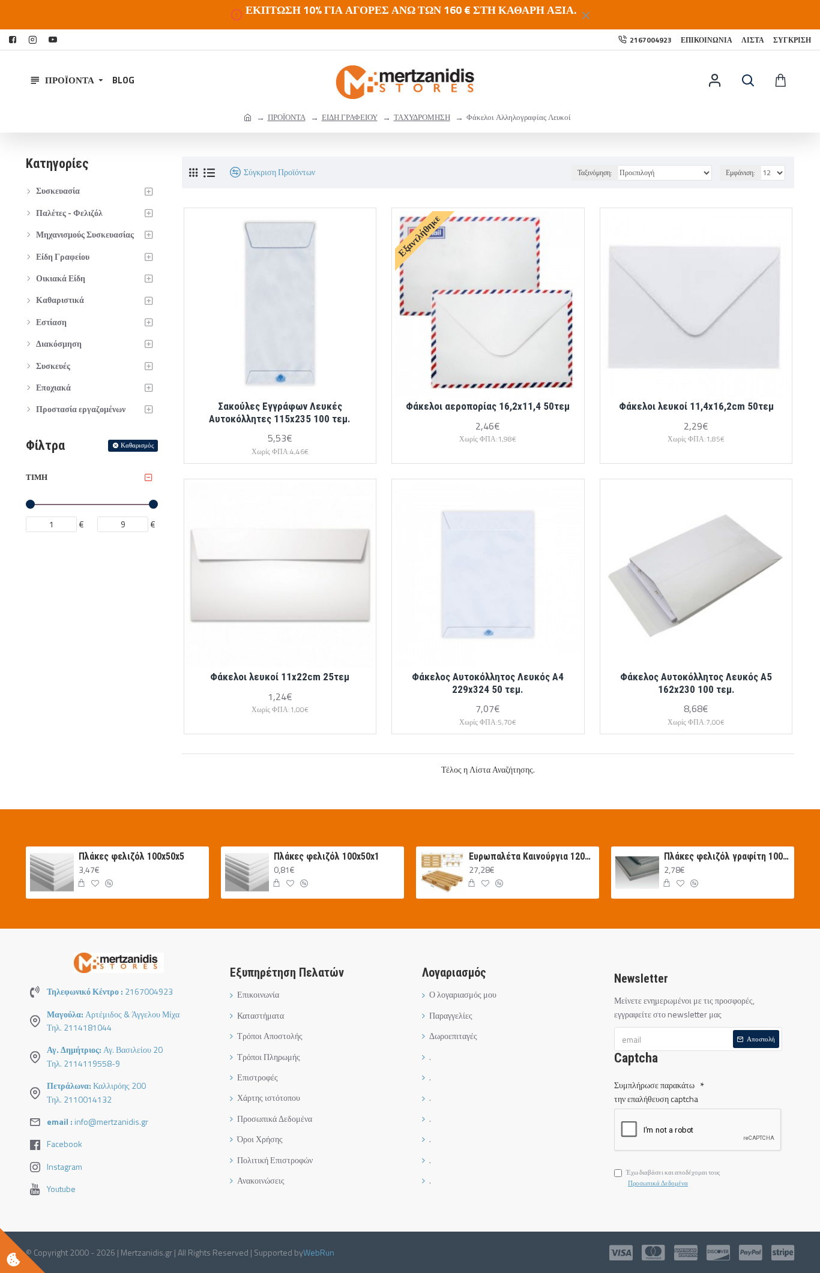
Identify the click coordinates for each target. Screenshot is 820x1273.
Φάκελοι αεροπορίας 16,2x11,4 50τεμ (488, 406)
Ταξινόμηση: (594, 172)
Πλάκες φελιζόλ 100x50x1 (326, 856)
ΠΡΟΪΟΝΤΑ (287, 117)
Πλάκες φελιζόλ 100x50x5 (131, 856)
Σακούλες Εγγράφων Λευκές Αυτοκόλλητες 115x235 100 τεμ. (280, 412)
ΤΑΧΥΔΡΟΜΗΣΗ (422, 117)
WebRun (318, 1252)
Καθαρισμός (137, 445)
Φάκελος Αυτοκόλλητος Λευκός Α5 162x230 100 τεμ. (696, 683)
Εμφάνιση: (740, 172)
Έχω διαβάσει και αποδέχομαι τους (673, 1177)
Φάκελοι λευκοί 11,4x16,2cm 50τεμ (696, 406)
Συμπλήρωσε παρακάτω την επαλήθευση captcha (656, 1091)
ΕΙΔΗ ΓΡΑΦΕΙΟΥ (350, 117)
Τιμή (36, 477)
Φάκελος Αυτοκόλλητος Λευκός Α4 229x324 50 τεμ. (488, 683)
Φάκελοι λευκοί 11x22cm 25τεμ (279, 677)
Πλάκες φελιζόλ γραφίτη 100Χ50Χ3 (727, 856)
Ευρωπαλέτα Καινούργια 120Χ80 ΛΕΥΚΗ (532, 856)
